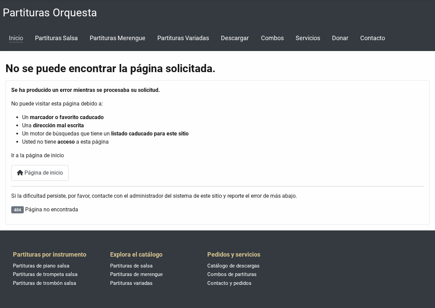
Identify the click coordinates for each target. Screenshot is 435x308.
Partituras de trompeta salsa (45, 274)
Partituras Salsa (56, 38)
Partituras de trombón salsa (44, 283)
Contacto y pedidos (229, 283)
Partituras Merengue (117, 38)
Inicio (16, 38)
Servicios (308, 38)
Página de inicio (43, 172)
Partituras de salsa (131, 266)
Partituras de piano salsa (41, 266)
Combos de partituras (232, 274)
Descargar (235, 38)
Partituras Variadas (183, 38)
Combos (272, 38)
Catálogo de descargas (233, 266)
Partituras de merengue (136, 274)
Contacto (372, 38)
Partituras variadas (131, 283)
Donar (340, 38)
